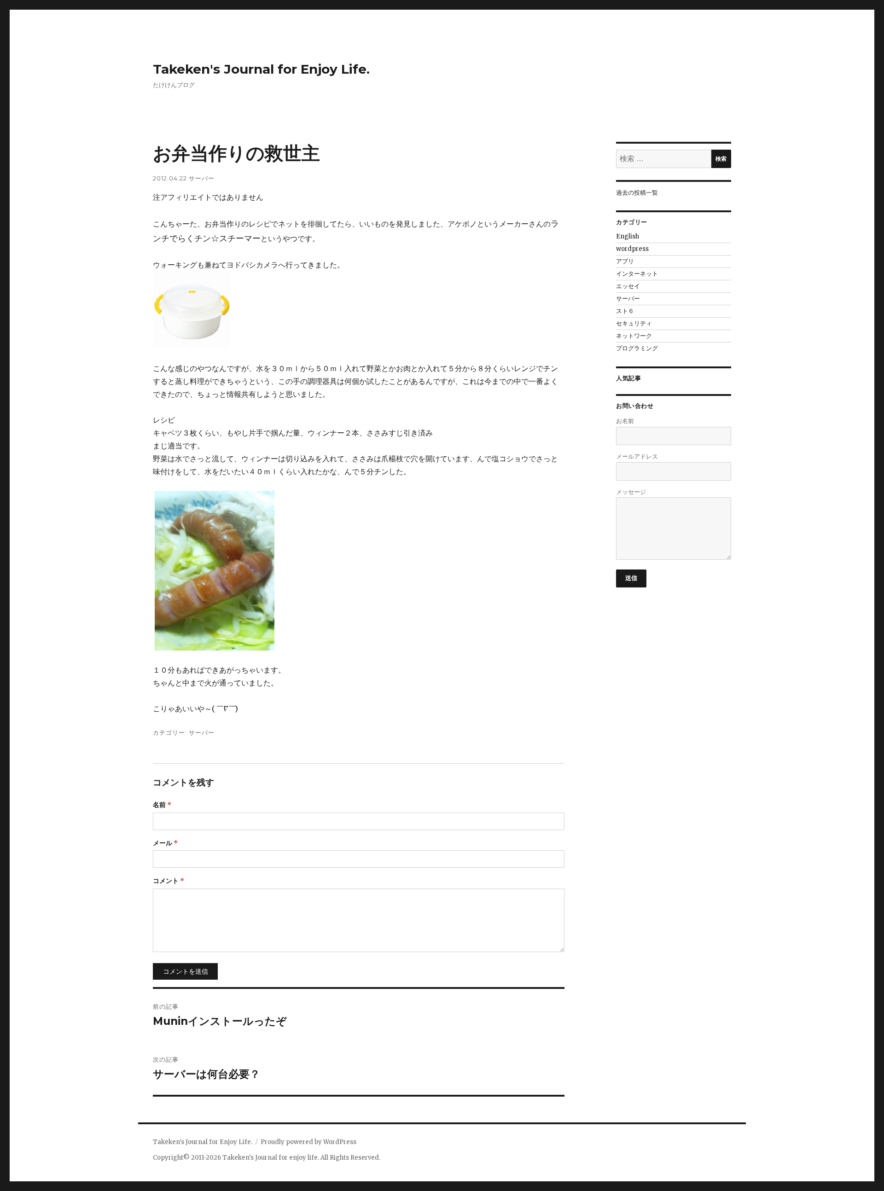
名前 (162, 805)
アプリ (625, 261)
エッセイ (628, 286)
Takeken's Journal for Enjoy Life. (261, 69)
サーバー (202, 178)
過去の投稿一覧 (637, 193)
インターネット (637, 274)
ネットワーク (634, 336)
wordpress (632, 249)
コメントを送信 (185, 971)
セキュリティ (634, 323)
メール (165, 843)
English (627, 236)
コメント (168, 881)
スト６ (625, 311)
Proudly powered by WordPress (308, 1142)
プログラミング (637, 348)
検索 (721, 158)
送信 (631, 577)
